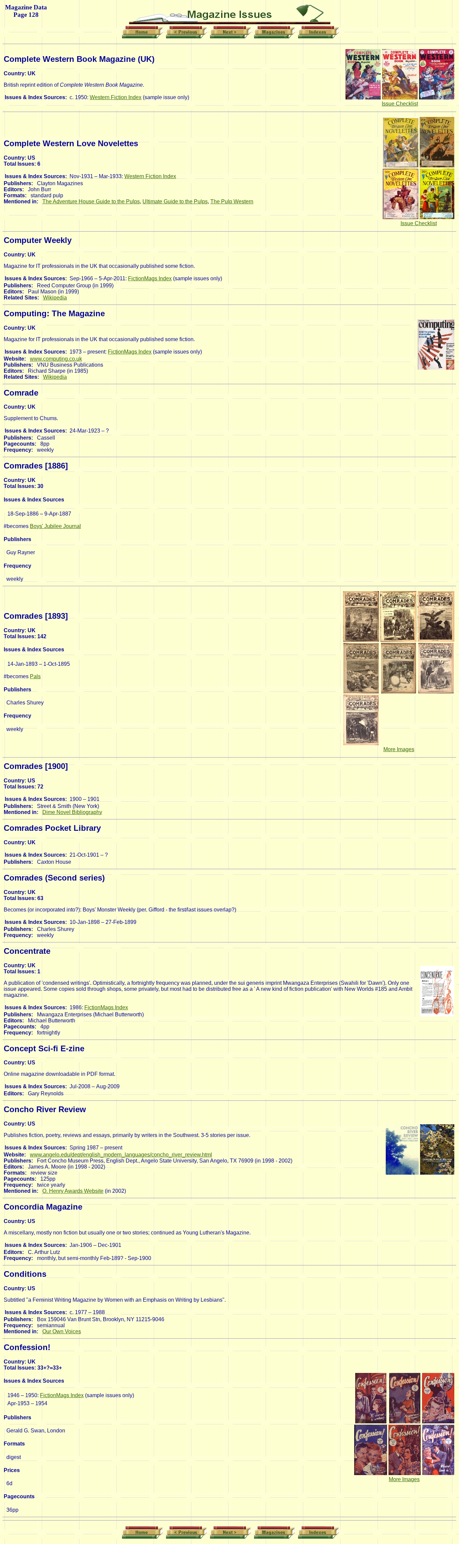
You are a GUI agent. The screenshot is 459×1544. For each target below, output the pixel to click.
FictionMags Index (150, 278)
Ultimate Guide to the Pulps (175, 201)
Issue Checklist (400, 104)
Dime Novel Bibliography (72, 812)
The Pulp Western (231, 201)
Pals (35, 676)
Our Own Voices (61, 1331)
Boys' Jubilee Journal (55, 526)
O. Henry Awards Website (72, 1191)
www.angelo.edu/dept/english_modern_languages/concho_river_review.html (121, 1154)
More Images (398, 749)
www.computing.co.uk (56, 359)
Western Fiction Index (115, 97)
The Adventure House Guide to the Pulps (91, 201)
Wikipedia (55, 297)
